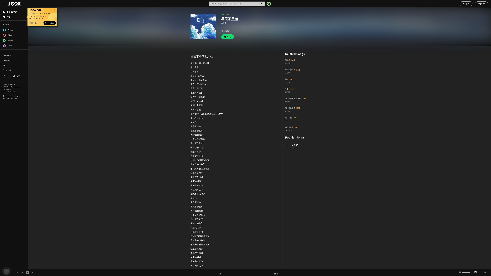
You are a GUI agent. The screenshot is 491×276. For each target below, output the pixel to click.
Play (229, 37)
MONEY (295, 145)
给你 (286, 79)
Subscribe (49, 23)
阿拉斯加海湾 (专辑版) (293, 99)
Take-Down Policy (9, 92)
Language (7, 61)
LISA (293, 148)
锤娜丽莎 (288, 63)
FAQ (4, 65)
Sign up (481, 4)
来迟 (286, 89)
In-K (286, 121)
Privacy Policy (8, 89)
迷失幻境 (288, 118)
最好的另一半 (290, 70)
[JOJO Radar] (268, 3)
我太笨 (287, 60)
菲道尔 (287, 102)
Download (7, 56)
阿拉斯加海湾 (290, 108)
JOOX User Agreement (11, 87)
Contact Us (7, 70)
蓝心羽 (224, 23)
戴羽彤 (287, 92)
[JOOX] (14, 4)
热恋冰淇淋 (289, 127)
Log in (466, 4)
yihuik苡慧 (288, 131)
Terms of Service (9, 84)
